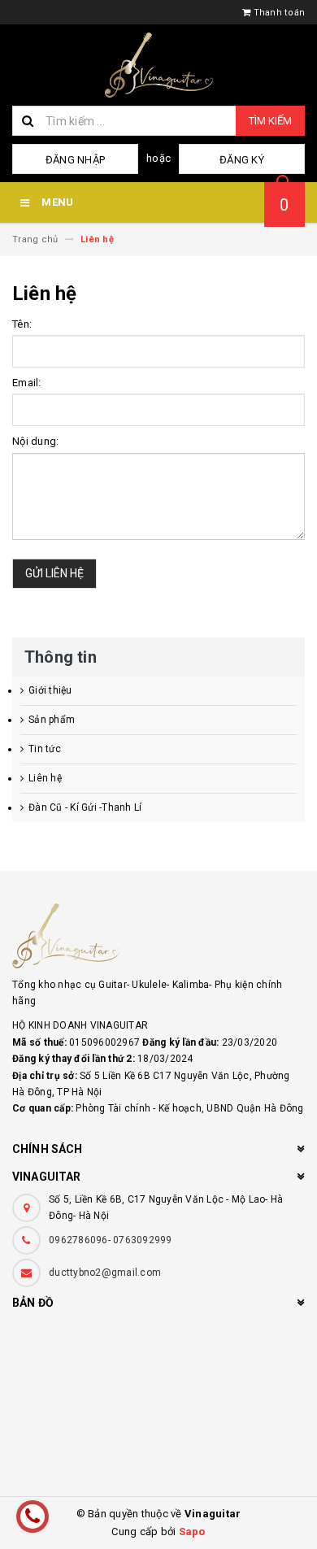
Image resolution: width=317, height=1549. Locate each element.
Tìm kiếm (270, 121)
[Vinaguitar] (158, 936)
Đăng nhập (75, 160)
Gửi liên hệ (54, 573)
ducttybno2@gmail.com (105, 1272)
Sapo (192, 1531)
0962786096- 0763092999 (110, 1240)
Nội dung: (35, 441)
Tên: (22, 324)
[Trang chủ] (158, 65)
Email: (26, 382)
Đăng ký (241, 160)
